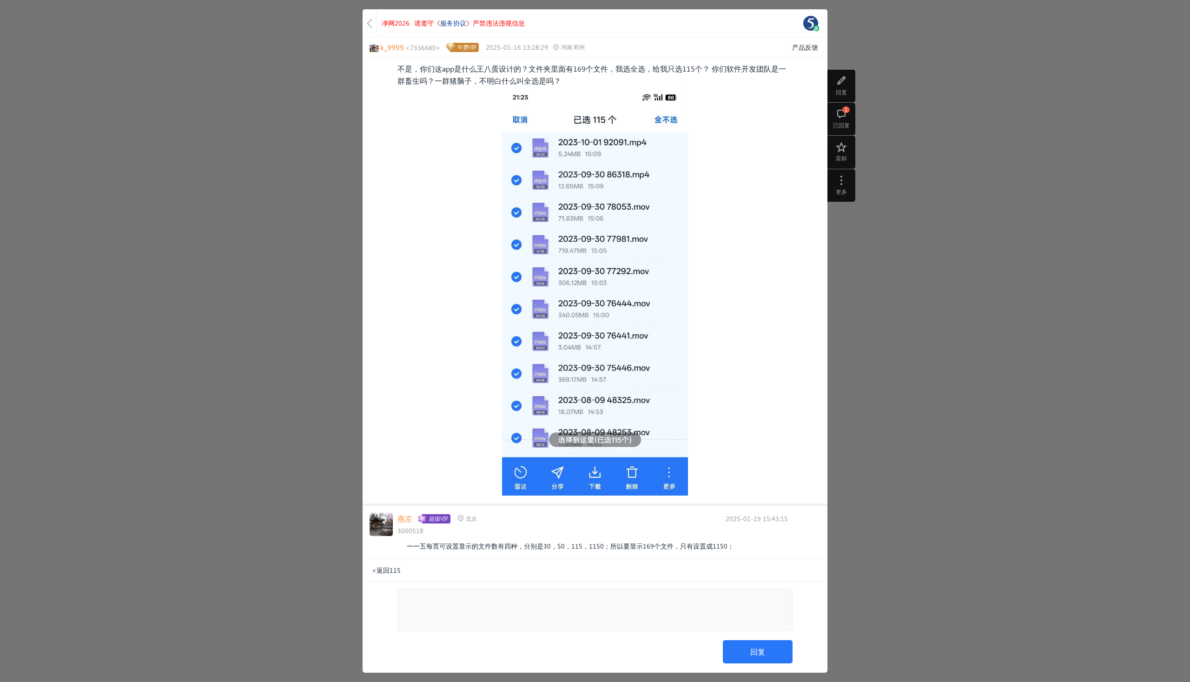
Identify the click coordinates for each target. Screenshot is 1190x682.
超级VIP (438, 518)
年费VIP (466, 47)
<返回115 (386, 570)
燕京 (404, 518)
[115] (810, 23)
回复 (757, 651)
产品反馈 (805, 47)
